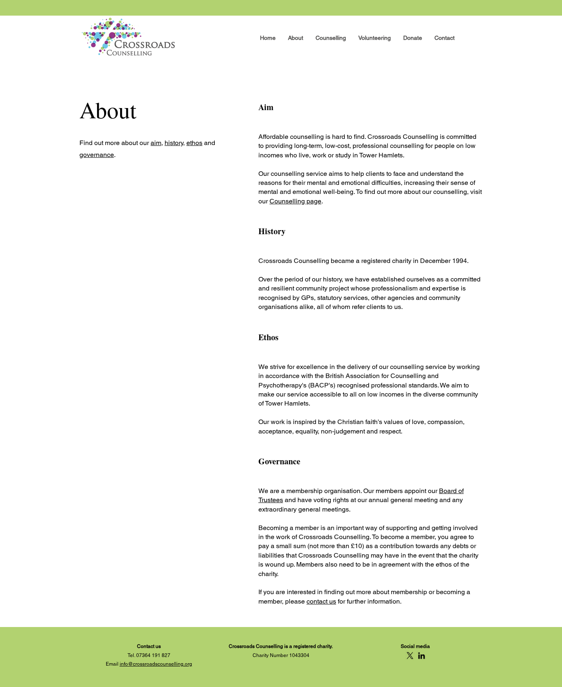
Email (113, 664)
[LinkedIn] (421, 655)
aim (156, 143)
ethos (194, 143)
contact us (321, 601)
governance (96, 155)
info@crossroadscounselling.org (156, 664)
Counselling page (295, 201)
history (174, 143)
